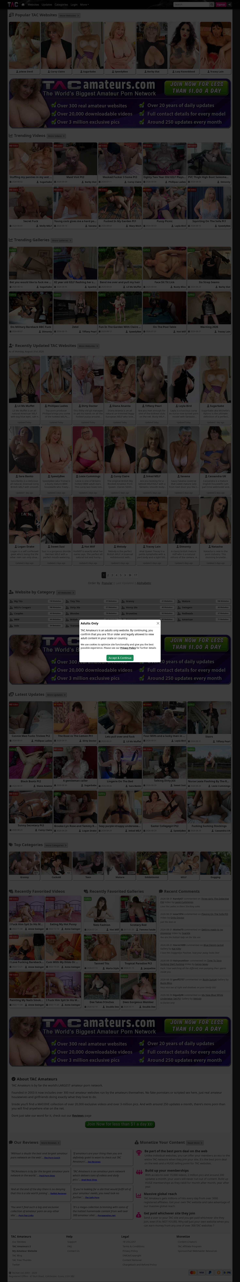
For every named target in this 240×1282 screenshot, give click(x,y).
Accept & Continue (120, 658)
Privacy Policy (128, 647)
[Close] (158, 623)
